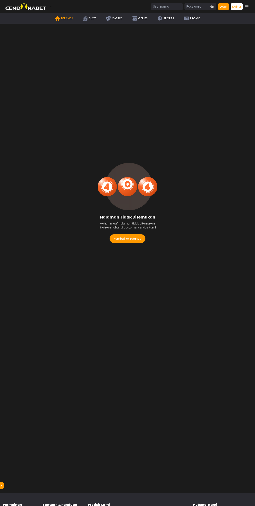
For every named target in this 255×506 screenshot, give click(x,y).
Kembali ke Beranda (127, 239)
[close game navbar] (51, 7)
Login (223, 7)
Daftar (236, 7)
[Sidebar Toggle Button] (247, 6)
